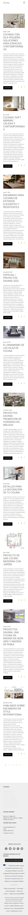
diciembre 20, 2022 (7, 272)
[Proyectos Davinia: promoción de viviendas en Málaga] (14, 399)
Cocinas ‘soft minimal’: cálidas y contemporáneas (14, 123)
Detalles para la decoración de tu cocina (12, 489)
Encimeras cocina (8, 908)
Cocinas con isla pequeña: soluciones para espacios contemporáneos (13, 42)
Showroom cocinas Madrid (9, 799)
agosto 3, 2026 (6, 31)
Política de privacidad (9, 888)
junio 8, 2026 (6, 114)
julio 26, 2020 (6, 483)
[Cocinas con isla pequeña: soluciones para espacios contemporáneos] (14, 21)
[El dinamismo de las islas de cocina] (14, 332)
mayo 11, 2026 (6, 192)
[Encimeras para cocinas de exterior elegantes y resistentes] (14, 182)
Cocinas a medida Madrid (9, 791)
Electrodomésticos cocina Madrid (11, 807)
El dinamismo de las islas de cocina (13, 348)
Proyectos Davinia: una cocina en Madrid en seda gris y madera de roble (13, 637)
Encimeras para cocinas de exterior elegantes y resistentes (13, 201)
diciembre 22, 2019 (7, 702)
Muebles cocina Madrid (8, 795)
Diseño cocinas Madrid (8, 793)
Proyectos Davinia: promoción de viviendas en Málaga (12, 419)
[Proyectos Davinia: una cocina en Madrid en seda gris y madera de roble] (14, 616)
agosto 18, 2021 (7, 342)
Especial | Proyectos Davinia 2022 (11, 277)
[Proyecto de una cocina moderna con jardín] (14, 541)
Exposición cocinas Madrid (9, 803)
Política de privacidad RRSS (16, 893)
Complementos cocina (16, 911)
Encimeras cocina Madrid (9, 797)
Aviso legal (20, 888)
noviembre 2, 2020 (7, 410)
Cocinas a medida (9, 905)
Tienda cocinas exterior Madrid (10, 801)
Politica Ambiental (10, 891)
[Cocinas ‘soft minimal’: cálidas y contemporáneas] (14, 103)
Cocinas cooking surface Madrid (10, 805)
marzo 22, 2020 (6, 626)
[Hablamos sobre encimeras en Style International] (14, 692)
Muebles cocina (19, 905)
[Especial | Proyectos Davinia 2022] (14, 260)
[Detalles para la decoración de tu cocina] (14, 473)
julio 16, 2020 (6, 552)
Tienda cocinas (8, 903)
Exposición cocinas (18, 903)
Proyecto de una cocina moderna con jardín (12, 560)
